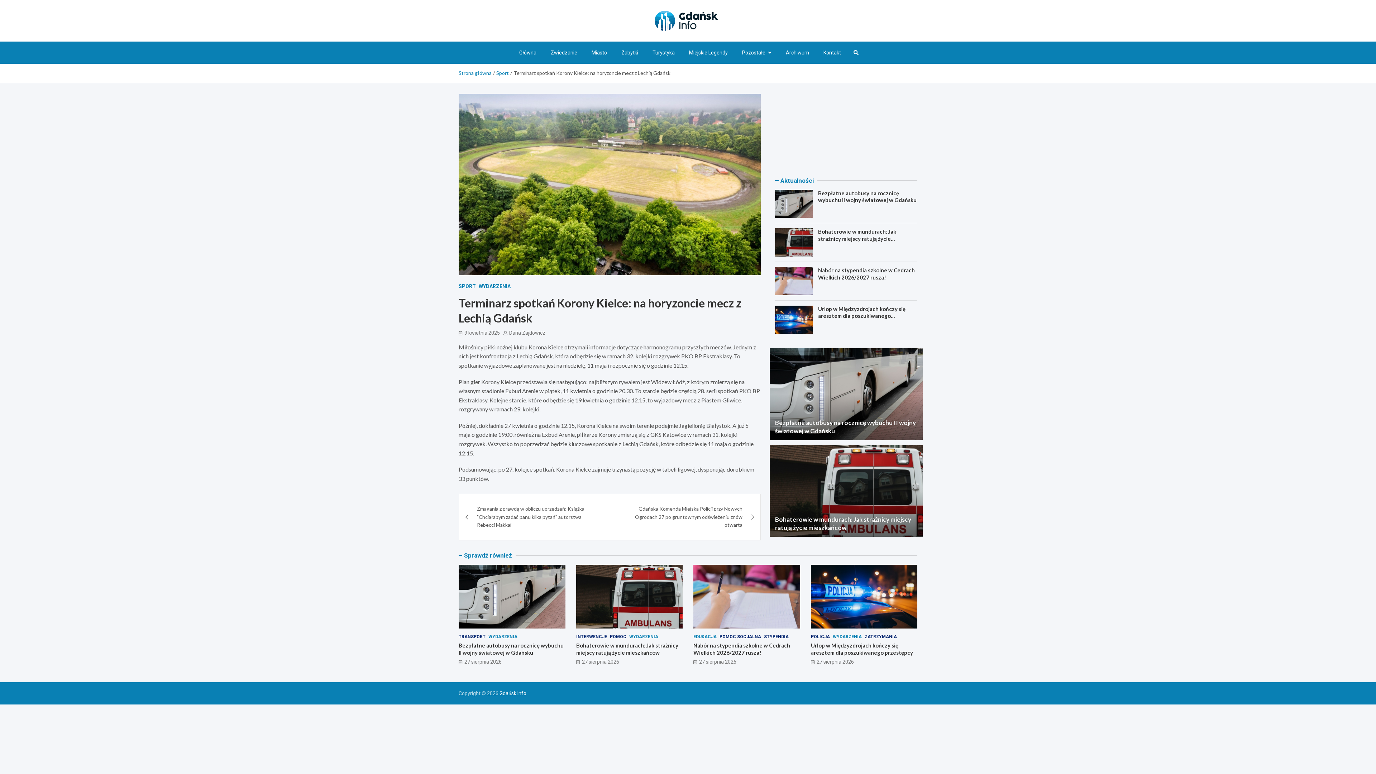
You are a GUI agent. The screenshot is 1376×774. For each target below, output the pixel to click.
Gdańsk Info (513, 693)
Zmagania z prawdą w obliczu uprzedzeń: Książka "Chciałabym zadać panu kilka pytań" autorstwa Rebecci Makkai (530, 517)
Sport (467, 286)
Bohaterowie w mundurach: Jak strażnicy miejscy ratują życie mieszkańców (857, 238)
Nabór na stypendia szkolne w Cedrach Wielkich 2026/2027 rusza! (866, 274)
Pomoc (618, 636)
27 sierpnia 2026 (483, 662)
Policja (820, 636)
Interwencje (591, 636)
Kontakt (832, 53)
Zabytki (629, 53)
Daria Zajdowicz (527, 333)
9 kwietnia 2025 (482, 333)
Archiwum (797, 53)
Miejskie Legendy (708, 53)
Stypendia (776, 636)
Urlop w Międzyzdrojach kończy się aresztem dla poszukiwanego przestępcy (862, 316)
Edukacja (705, 636)
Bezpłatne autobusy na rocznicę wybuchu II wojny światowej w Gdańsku (867, 197)
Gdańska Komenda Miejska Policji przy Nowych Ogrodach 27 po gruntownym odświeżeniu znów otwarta (688, 517)
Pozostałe (753, 53)
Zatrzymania (881, 636)
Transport (472, 636)
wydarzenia (495, 286)
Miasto (599, 53)
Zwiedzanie (564, 53)
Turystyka (664, 53)
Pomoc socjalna (740, 636)
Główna (527, 53)
